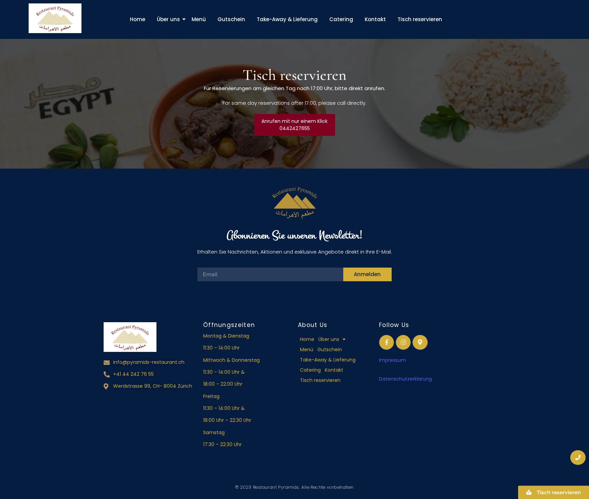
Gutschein (231, 19)
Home (137, 19)
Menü (199, 19)
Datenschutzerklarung (406, 378)
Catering (341, 19)
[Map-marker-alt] (419, 342)
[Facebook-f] (386, 342)
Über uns (168, 19)
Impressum (392, 360)
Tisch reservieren (419, 19)
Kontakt (375, 19)
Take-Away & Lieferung (287, 19)
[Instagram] (403, 342)
